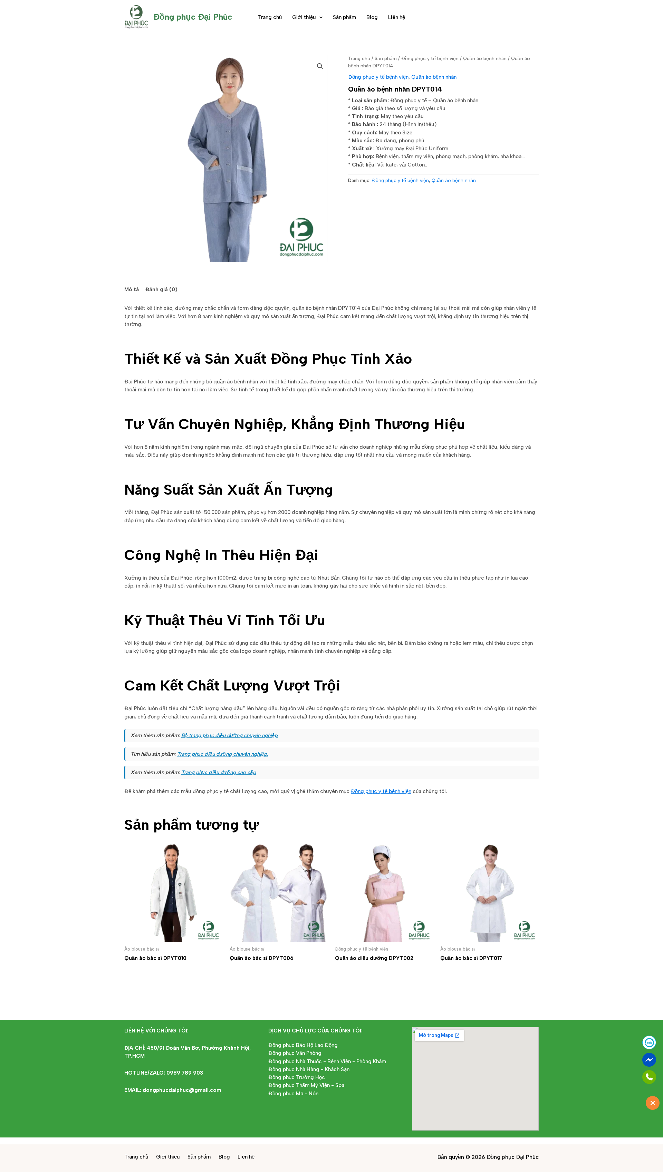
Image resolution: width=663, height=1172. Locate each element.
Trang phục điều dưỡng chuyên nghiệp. (222, 754)
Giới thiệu (304, 17)
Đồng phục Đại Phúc (192, 17)
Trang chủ (270, 17)
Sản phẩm (344, 17)
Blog (372, 17)
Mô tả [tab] (131, 289)
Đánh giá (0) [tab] (161, 289)
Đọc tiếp (145, 972)
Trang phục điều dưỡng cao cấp (218, 772)
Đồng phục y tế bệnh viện (430, 58)
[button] (319, 17)
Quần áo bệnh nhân (485, 58)
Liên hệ (396, 17)
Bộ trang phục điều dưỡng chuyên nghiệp (229, 735)
